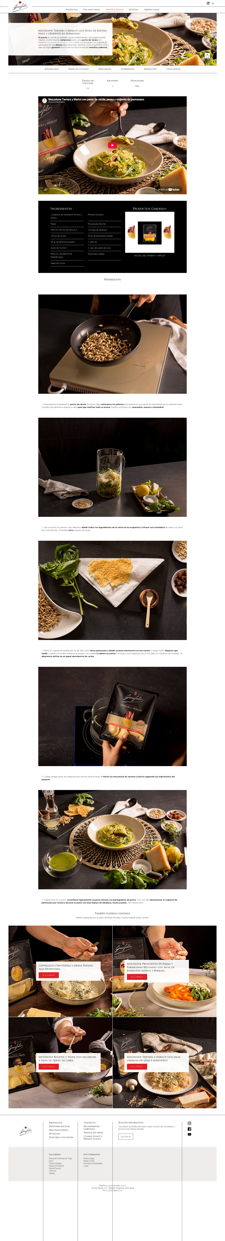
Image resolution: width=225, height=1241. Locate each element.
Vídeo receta (104, 69)
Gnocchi (52, 1170)
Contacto (90, 1123)
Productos (71, 10)
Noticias (133, 10)
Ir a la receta (49, 975)
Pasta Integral (55, 1163)
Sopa (86, 1165)
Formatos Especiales (93, 1163)
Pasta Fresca (55, 1168)
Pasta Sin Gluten (56, 1165)
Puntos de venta (93, 1133)
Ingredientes (127, 69)
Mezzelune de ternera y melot (60, 42)
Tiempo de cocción (78, 69)
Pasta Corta (89, 1160)
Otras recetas (173, 69)
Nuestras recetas (114, 10)
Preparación (150, 69)
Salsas (52, 1173)
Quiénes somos (151, 10)
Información (52, 69)
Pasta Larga (89, 1158)
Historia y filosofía (61, 1137)
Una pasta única (91, 10)
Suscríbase (126, 1137)
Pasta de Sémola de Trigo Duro (60, 1159)
